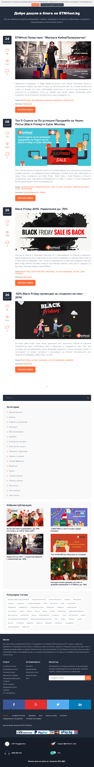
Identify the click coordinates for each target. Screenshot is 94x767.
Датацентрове (31, 669)
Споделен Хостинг (9, 666)
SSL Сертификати (9, 693)
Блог (27, 678)
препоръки (77, 599)
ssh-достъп (25, 615)
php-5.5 (44, 611)
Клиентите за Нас (32, 672)
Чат (59, 753)
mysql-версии (44, 615)
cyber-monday (72, 607)
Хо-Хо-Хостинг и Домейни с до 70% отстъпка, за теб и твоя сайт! (23, 530)
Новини (12, 417)
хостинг (11, 603)
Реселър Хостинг (9, 672)
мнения (67, 599)
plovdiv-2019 (71, 603)
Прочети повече (25, 110)
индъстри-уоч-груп (39, 599)
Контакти (29, 666)
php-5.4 (37, 611)
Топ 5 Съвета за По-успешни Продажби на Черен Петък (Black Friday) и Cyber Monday (49, 122)
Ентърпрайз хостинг (10, 669)
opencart (48, 623)
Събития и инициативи (18, 422)
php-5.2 (22, 611)
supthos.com (66, 744)
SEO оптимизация (16, 432)
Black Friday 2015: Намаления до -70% (41, 209)
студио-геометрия (33, 603)
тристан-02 (54, 603)
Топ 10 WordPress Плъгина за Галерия (68, 554)
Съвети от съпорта (16, 456)
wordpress (12, 607)
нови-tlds (25, 627)
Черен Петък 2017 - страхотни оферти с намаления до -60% (24, 558)
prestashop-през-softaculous (41, 619)
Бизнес (43, 192)
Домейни (12, 437)
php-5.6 (52, 611)
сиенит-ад (20, 603)
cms (56, 619)
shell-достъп (13, 615)
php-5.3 (29, 611)
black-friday (12, 611)
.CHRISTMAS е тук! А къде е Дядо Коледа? (66, 530)
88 (7, 54)
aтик (62, 603)
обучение (58, 623)
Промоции (27, 104)
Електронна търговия (17, 442)
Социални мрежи (16, 476)
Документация (31, 675)
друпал (10, 623)
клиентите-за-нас (55, 599)
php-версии (62, 611)
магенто (39, 623)
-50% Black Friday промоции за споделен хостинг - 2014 (49, 295)
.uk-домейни (69, 623)
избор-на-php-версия (76, 611)
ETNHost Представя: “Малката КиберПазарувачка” (50, 37)
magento (30, 623)
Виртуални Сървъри (10, 675)
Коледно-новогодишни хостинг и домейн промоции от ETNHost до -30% (69, 583)
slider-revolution (36, 607)
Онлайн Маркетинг (31, 192)
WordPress (13, 466)
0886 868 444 (17, 753)
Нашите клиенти (15, 412)
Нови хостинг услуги (17, 446)
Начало (5, 716)
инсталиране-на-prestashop (18, 619)
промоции (50, 607)
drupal (79, 619)
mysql (34, 615)
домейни (60, 607)
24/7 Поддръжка (18, 744)
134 (7, 137)
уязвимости (23, 607)
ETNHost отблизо (16, 481)
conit (45, 603)
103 (7, 225)
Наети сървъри (8, 684)
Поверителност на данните (13, 719)
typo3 (64, 615)
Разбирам (35, 5)
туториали (20, 623)
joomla (63, 619)
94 (7, 310)
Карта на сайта (51, 716)
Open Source (14, 495)
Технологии (13, 486)
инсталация (73, 615)
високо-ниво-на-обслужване (18, 599)
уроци (83, 615)
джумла (72, 619)
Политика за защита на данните (52, 5)
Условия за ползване (33, 719)
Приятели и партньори (18, 451)
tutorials (55, 615)
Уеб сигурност (14, 490)
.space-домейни (13, 627)
